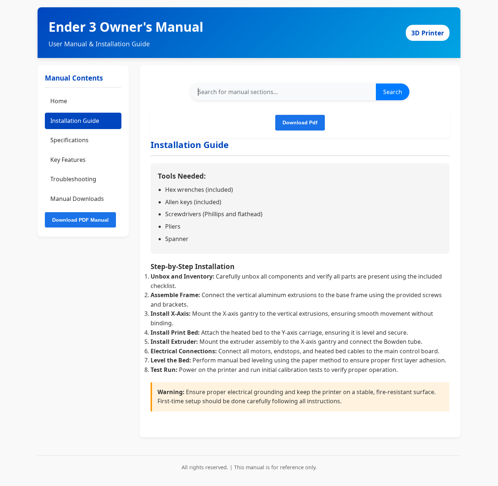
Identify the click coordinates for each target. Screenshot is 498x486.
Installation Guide (74, 121)
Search (392, 92)
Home (58, 101)
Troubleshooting (73, 179)
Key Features (68, 160)
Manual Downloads (77, 199)
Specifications (69, 140)
